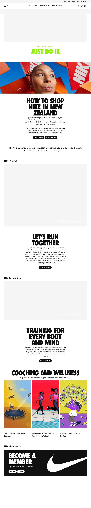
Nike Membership (56, 5)
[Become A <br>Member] (45, 463)
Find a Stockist (44, 5)
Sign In (21, 471)
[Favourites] (81, 5)
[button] (45, 195)
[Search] (78, 5)
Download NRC (45, 267)
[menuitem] (75, 2)
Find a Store (33, 5)
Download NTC (45, 361)
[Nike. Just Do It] (45, 78)
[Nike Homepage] (7, 6)
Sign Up (12, 471)
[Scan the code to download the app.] (45, 300)
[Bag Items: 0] (85, 5)
